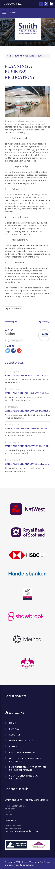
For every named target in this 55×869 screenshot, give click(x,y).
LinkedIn (51, 4)
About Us (15, 734)
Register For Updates (22, 752)
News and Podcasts (24, 56)
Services (14, 728)
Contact (14, 746)
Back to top (10, 321)
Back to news (15, 308)
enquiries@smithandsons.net (24, 831)
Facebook (41, 4)
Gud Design (45, 862)
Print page (45, 321)
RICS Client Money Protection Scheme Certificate (27, 768)
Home (8, 56)
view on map (10, 820)
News (40, 56)
